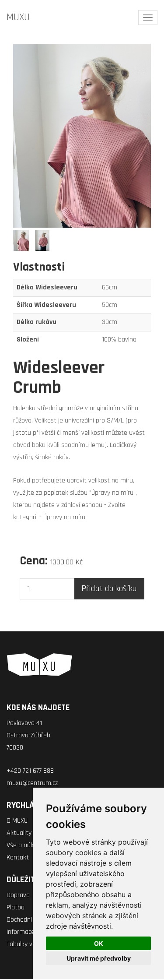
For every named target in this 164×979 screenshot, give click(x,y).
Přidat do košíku (109, 588)
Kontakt (18, 857)
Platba (15, 907)
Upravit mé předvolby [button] (98, 958)
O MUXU (17, 820)
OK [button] (98, 943)
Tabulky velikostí (29, 944)
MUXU (18, 17)
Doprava (18, 895)
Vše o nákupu (25, 845)
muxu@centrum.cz (32, 783)
